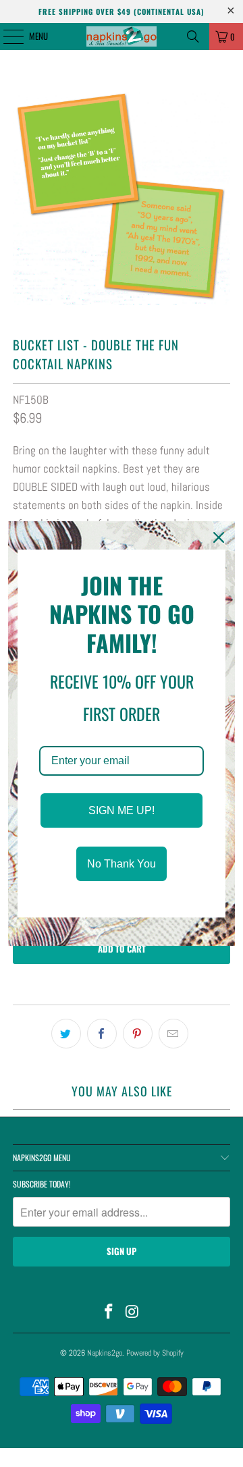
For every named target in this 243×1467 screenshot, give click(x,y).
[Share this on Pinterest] (138, 1033)
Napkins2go (104, 1353)
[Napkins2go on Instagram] (133, 1312)
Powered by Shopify (155, 1353)
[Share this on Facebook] (102, 1033)
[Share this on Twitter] (66, 1033)
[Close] (218, 537)
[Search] (193, 36)
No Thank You (121, 864)
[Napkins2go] (121, 36)
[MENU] (6, 36)
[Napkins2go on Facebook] (109, 1312)
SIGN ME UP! (121, 810)
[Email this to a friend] (173, 1033)
